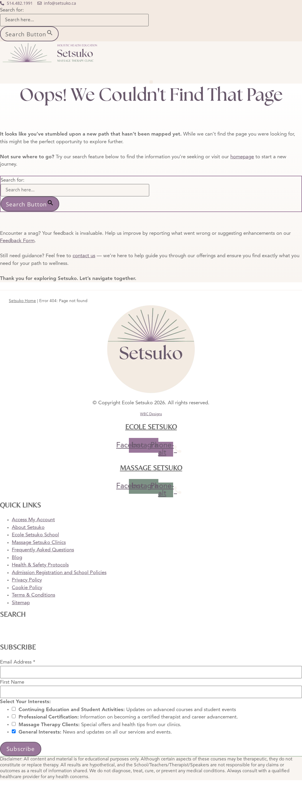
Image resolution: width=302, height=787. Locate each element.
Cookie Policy (27, 587)
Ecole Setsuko (151, 427)
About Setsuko (28, 527)
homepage (242, 156)
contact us (84, 255)
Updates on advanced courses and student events (127, 709)
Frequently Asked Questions (43, 550)
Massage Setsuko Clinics (39, 542)
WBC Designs (151, 414)
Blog (17, 557)
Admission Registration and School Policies (59, 572)
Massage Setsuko (151, 468)
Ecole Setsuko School (35, 534)
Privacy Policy (27, 580)
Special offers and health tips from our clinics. (100, 724)
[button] (151, 82)
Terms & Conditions (33, 595)
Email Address (17, 662)
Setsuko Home (22, 301)
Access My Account (33, 519)
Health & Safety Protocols (40, 565)
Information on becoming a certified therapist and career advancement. (128, 717)
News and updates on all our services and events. (95, 732)
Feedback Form (17, 240)
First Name (12, 682)
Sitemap (21, 602)
